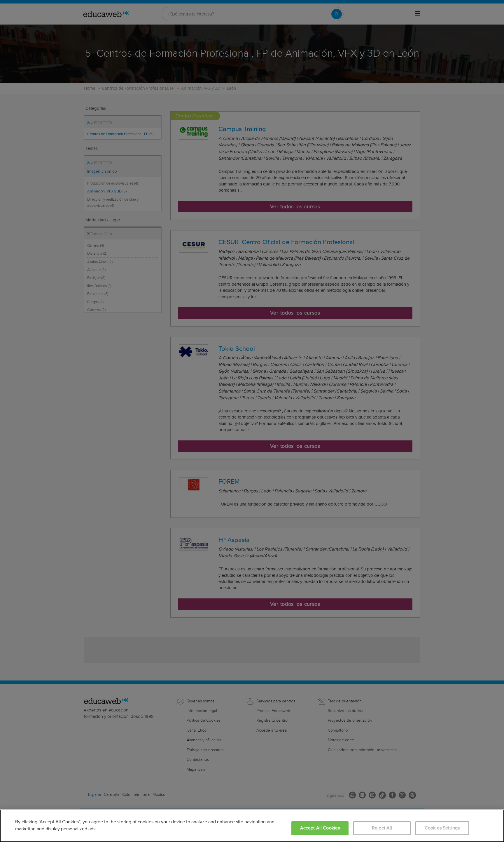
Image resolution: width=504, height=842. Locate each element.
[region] (252, 825)
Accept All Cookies (320, 828)
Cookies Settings (442, 828)
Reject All (382, 828)
